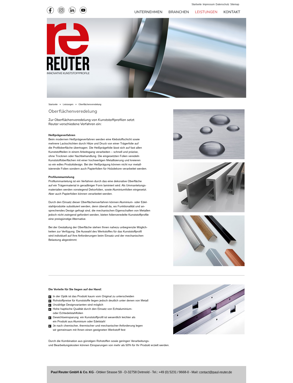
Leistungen (206, 12)
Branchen (178, 12)
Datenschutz (222, 4)
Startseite (197, 4)
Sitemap (234, 4)
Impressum (209, 4)
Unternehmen (148, 12)
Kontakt (231, 12)
